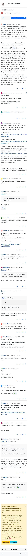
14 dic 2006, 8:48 (17, 439)
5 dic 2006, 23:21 (16, 178)
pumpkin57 (5, 323)
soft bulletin (6, 93)
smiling (4, 178)
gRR (4, 368)
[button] (2, 553)
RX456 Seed (6, 112)
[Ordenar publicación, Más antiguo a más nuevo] (3, 18)
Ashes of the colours (8, 385)
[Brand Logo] (4, 4)
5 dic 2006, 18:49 (19, 93)
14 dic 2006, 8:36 (16, 403)
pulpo (4, 24)
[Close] (25, 506)
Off (2, 13)
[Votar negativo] (22, 88)
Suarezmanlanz (7, 217)
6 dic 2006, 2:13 (16, 191)
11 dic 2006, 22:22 (18, 323)
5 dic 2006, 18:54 (19, 112)
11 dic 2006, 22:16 (16, 291)
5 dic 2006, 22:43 (16, 123)
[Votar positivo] (17, 88)
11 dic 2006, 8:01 (16, 254)
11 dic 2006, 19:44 (19, 267)
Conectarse (14, 542)
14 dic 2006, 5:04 (19, 336)
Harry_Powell (6, 230)
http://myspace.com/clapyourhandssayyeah (14, 153)
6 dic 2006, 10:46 (21, 217)
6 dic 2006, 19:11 (19, 230)
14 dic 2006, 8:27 (15, 368)
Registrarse (6, 542)
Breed (4, 123)
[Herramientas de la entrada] (25, 88)
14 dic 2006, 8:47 (19, 423)
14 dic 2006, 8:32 (11, 387)
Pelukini (5, 439)
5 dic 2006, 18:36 (16, 24)
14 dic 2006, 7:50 (16, 355)
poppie (4, 191)
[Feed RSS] (21, 13)
